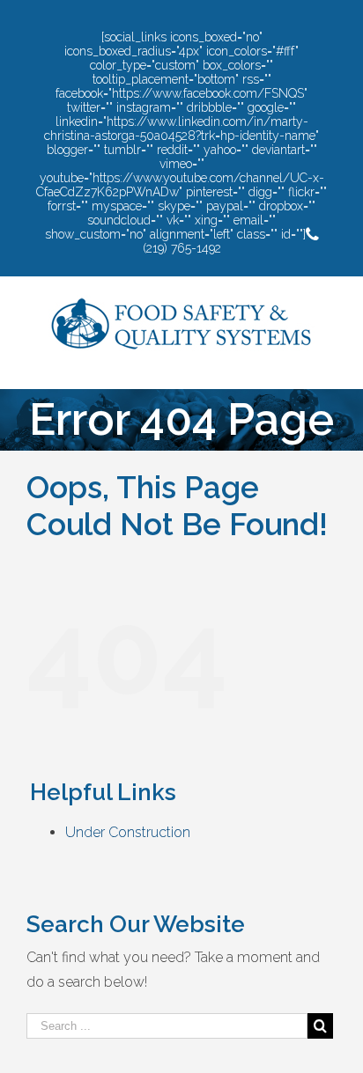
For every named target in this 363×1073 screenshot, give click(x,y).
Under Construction (127, 832)
